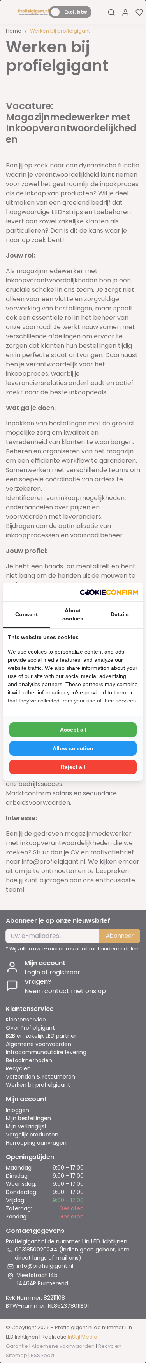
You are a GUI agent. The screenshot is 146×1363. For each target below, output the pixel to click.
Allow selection (73, 748)
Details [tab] (120, 614)
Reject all (73, 767)
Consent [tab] (26, 614)
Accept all (73, 730)
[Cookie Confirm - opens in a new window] (109, 592)
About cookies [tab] (72, 614)
